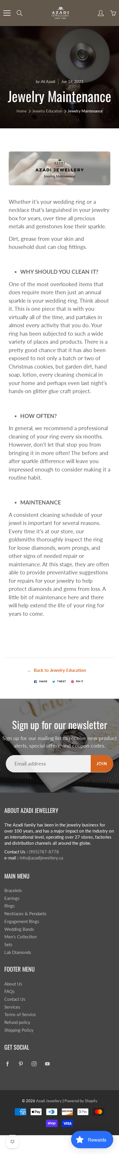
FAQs (9, 991)
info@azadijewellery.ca (41, 857)
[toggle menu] (7, 13)
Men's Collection (20, 936)
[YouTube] (47, 1064)
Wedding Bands (19, 929)
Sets (8, 944)
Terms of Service (20, 1014)
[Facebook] (7, 1064)
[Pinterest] (21, 1064)
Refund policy (17, 1022)
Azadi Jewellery (49, 1100)
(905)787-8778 (44, 851)
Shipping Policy (19, 1030)
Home (21, 111)
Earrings (12, 898)
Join (101, 763)
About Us (13, 983)
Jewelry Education (47, 111)
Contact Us (14, 999)
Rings (9, 905)
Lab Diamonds (17, 952)
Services (12, 1007)
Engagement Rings (21, 921)
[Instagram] (34, 1064)
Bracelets (13, 890)
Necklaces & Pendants (25, 913)
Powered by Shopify (80, 1100)
